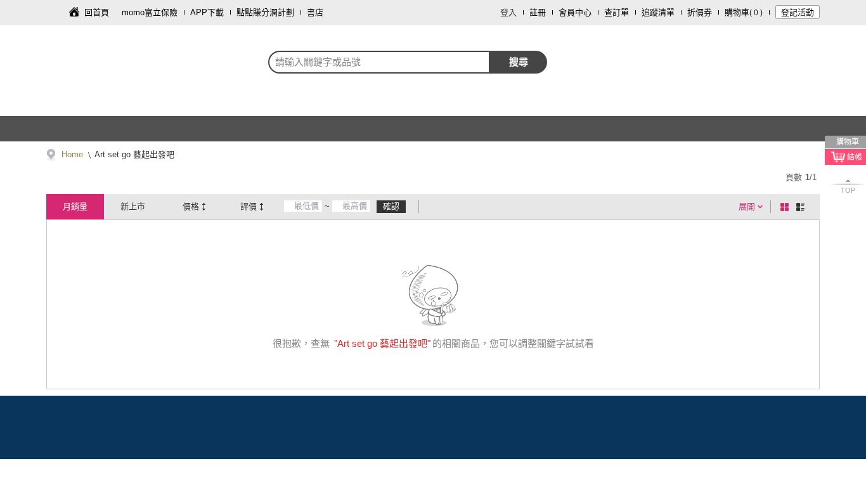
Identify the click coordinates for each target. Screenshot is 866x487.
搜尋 (518, 61)
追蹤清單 (658, 12)
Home (72, 154)
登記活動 (797, 12)
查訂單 (616, 12)
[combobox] (379, 62)
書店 (315, 12)
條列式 (802, 206)
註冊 (537, 12)
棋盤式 (786, 206)
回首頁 (96, 12)
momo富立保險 (150, 12)
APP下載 (207, 12)
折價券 (699, 12)
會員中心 (575, 12)
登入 (508, 12)
